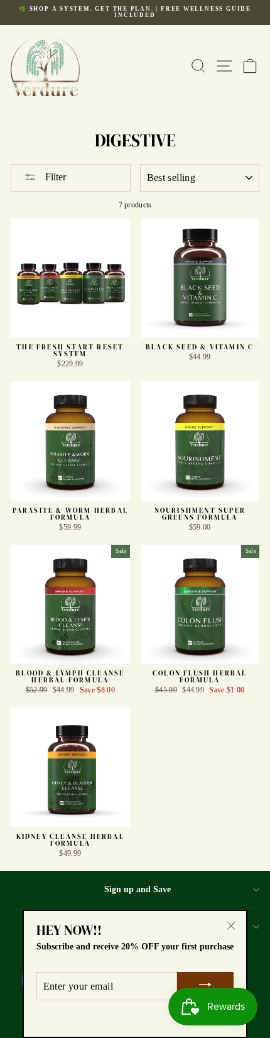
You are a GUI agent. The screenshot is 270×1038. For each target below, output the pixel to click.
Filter (54, 177)
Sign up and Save (137, 889)
